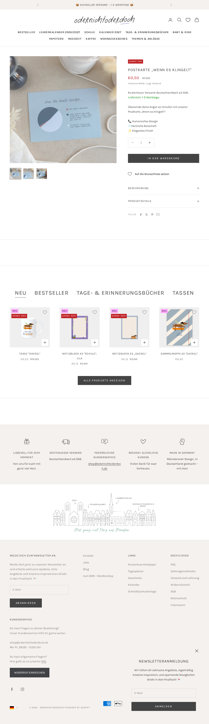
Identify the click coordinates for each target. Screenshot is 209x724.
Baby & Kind (182, 32)
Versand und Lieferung (185, 578)
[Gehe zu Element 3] (41, 173)
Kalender (133, 584)
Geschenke (135, 578)
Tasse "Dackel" (29, 353)
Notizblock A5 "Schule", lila (79, 356)
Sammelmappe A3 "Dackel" (179, 353)
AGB (173, 591)
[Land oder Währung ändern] (14, 707)
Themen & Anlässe (146, 38)
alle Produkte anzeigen (104, 380)
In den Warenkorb (163, 158)
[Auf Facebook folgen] (12, 689)
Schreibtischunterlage (142, 591)
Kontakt (88, 555)
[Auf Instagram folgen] (22, 689)
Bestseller (26, 32)
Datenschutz (179, 598)
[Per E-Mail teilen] (158, 214)
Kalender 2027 (110, 32)
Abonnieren (26, 602)
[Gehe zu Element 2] (28, 173)
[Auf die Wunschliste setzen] (45, 312)
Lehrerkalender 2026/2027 (59, 32)
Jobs (86, 562)
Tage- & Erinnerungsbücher (147, 32)
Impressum (178, 605)
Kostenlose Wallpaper (142, 564)
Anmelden (163, 706)
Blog (86, 569)
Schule (89, 32)
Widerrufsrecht (180, 584)
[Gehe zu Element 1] (15, 173)
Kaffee (91, 38)
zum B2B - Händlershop (98, 576)
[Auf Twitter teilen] (146, 214)
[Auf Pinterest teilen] (152, 214)
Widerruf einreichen (29, 672)
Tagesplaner (135, 571)
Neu (20, 293)
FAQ (173, 564)
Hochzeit (75, 38)
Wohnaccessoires (114, 38)
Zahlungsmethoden (183, 571)
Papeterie (56, 38)
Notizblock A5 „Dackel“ (129, 353)
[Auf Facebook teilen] (140, 214)
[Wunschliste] (188, 20)
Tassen (183, 293)
